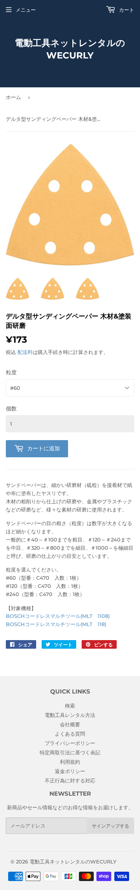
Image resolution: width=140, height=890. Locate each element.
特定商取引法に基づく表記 (70, 752)
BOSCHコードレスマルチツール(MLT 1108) (58, 616)
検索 (70, 705)
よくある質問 (70, 734)
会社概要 (70, 724)
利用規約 (70, 762)
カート (125, 10)
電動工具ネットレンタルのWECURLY (70, 49)
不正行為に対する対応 (70, 780)
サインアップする (110, 826)
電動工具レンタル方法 (70, 715)
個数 (11, 408)
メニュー (26, 10)
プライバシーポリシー (70, 743)
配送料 (25, 352)
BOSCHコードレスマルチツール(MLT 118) (56, 624)
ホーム (13, 97)
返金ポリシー (70, 771)
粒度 (11, 372)
